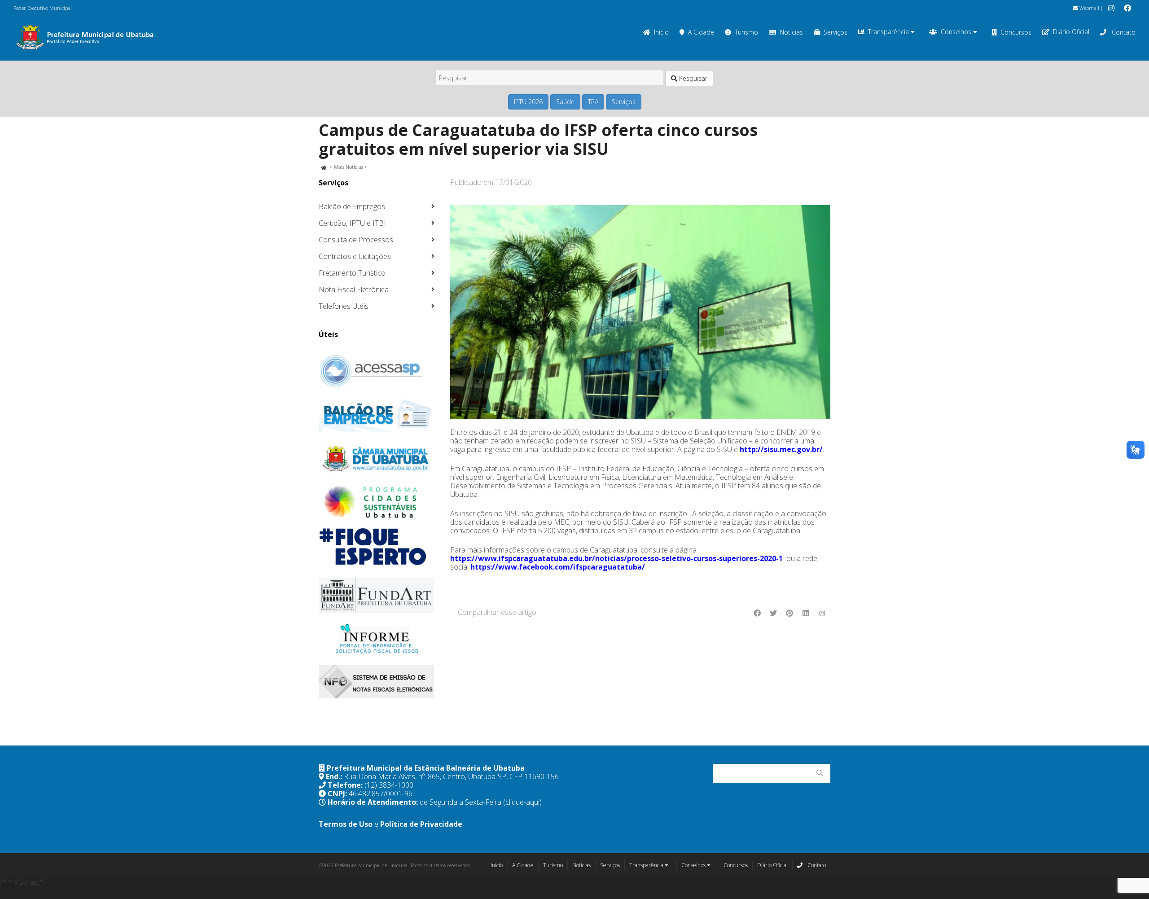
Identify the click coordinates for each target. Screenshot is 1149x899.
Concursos (1015, 32)
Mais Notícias (348, 166)
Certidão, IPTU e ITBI (352, 223)
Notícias (791, 32)
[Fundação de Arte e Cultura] (376, 595)
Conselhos (957, 31)
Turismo (746, 32)
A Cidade (701, 32)
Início (661, 32)
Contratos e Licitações (355, 256)
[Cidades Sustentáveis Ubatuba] (376, 502)
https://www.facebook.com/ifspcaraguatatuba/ (557, 567)
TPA (593, 101)
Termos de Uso (346, 824)
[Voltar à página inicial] (323, 166)
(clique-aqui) (522, 802)
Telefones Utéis (343, 306)
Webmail (1088, 7)
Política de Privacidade (421, 824)
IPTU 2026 (528, 101)
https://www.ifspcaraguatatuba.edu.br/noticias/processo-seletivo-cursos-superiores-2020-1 (616, 558)
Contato (1123, 32)
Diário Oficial (1071, 31)
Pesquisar (692, 78)
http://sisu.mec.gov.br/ (781, 449)
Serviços (835, 32)
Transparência (889, 31)
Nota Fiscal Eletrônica (354, 289)
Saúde (565, 101)
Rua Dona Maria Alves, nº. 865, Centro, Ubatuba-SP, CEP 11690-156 (451, 776)
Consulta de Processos (356, 240)
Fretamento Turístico (352, 273)
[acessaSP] (376, 371)
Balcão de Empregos (352, 206)
